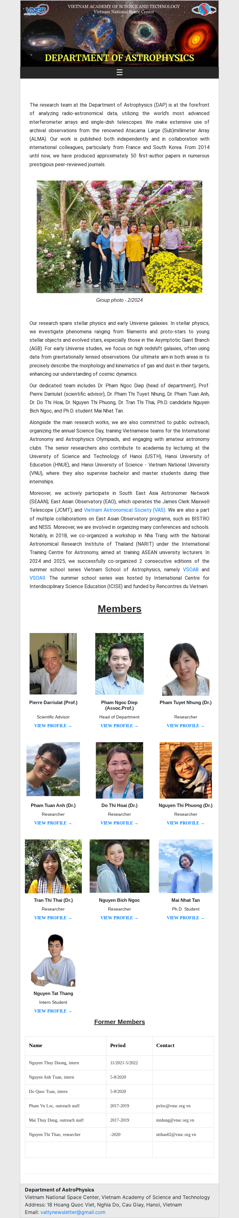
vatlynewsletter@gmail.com (72, 1212)
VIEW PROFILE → (53, 725)
